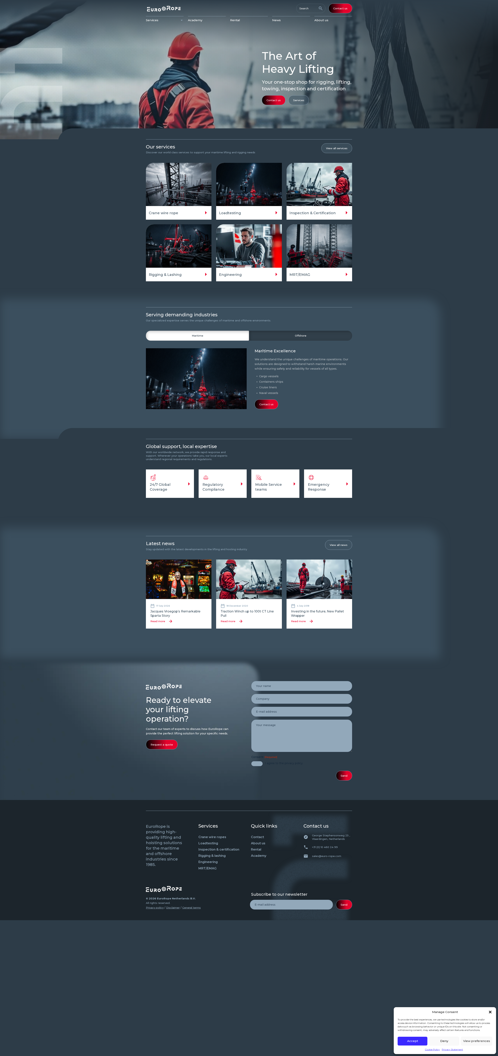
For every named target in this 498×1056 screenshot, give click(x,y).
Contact (257, 837)
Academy (195, 20)
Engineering (208, 862)
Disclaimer (173, 907)
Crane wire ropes (212, 837)
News (276, 20)
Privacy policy (155, 907)
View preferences (476, 1041)
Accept (412, 1041)
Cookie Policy (432, 1049)
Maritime (197, 335)
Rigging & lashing (212, 856)
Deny (444, 1041)
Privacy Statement (452, 1049)
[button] (490, 1012)
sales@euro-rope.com (326, 856)
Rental (235, 20)
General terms (191, 907)
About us (321, 20)
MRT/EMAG (207, 868)
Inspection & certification (218, 849)
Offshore (300, 335)
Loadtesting (208, 843)
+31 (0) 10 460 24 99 (325, 847)
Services (152, 20)
